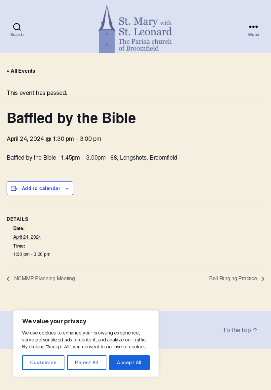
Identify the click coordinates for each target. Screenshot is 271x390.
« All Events (21, 70)
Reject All (86, 362)
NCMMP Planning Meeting (44, 278)
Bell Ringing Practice (233, 278)
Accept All (129, 362)
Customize (43, 362)
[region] (86, 343)
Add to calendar (41, 188)
